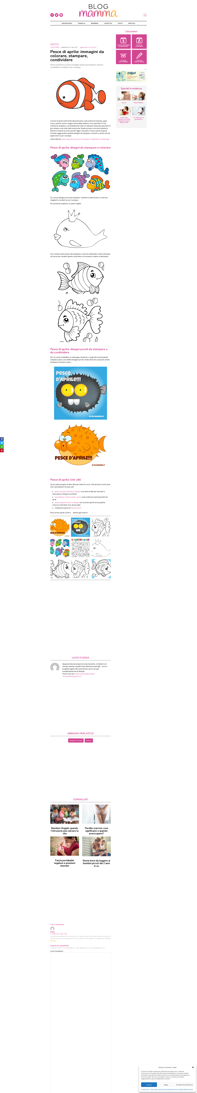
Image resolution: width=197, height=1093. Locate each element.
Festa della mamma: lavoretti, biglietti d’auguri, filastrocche (124, 120)
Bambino (94, 23)
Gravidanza (67, 23)
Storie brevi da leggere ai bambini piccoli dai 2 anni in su (96, 863)
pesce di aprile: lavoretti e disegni (67, 491)
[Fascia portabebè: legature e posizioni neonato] (64, 846)
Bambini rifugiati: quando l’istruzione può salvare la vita (64, 831)
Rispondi (53, 941)
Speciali (131, 23)
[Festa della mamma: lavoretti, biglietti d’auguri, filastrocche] (124, 111)
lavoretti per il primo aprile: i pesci (68, 497)
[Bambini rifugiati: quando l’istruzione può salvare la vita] (64, 814)
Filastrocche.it (76, 508)
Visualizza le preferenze (184, 1085)
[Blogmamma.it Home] (98, 10)
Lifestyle (108, 23)
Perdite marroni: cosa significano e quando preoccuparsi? (96, 831)
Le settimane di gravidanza (138, 118)
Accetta (149, 1085)
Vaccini (124, 103)
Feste (120, 23)
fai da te (89, 740)
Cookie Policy (145, 1089)
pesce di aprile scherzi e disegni (67, 502)
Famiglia (81, 23)
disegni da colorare (76, 740)
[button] (193, 1067)
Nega (166, 1085)
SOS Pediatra (138, 103)
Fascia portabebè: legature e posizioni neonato (64, 863)
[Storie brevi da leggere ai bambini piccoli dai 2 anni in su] (96, 846)
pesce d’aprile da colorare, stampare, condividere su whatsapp (86, 139)
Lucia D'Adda (54, 47)
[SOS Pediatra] (138, 95)
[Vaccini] (124, 95)
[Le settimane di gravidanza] (138, 111)
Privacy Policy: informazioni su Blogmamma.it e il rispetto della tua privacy (171, 1089)
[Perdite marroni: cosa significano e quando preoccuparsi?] (96, 814)
